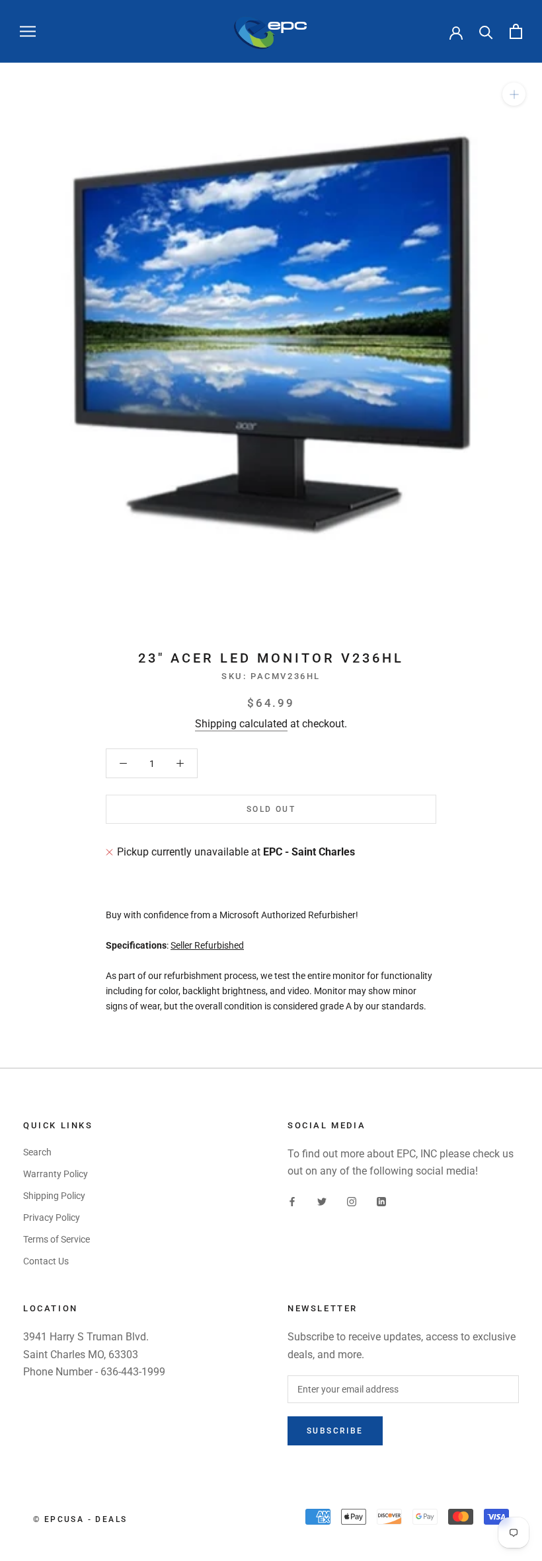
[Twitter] (322, 1201)
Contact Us (46, 1261)
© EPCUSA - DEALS (80, 1519)
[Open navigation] (28, 31)
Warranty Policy (55, 1174)
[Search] (486, 31)
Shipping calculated (241, 723)
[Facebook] (292, 1201)
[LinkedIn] (381, 1201)
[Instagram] (351, 1201)
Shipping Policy (54, 1195)
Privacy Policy (51, 1217)
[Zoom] (513, 94)
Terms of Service (56, 1239)
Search (37, 1152)
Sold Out (271, 809)
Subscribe (335, 1430)
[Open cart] (516, 31)
